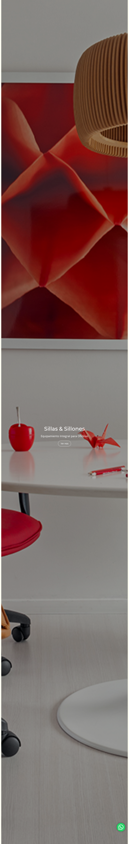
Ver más (64, 443)
